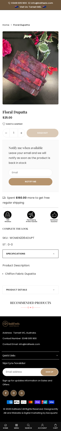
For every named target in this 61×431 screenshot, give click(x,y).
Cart (55, 428)
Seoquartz (52, 413)
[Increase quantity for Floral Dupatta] (21, 133)
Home (6, 25)
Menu (16, 428)
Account (42, 428)
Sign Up (49, 372)
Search (28, 428)
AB (5, 413)
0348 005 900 (19, 3)
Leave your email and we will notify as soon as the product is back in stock (29, 158)
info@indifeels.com (42, 3)
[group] (30, 68)
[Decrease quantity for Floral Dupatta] (6, 133)
